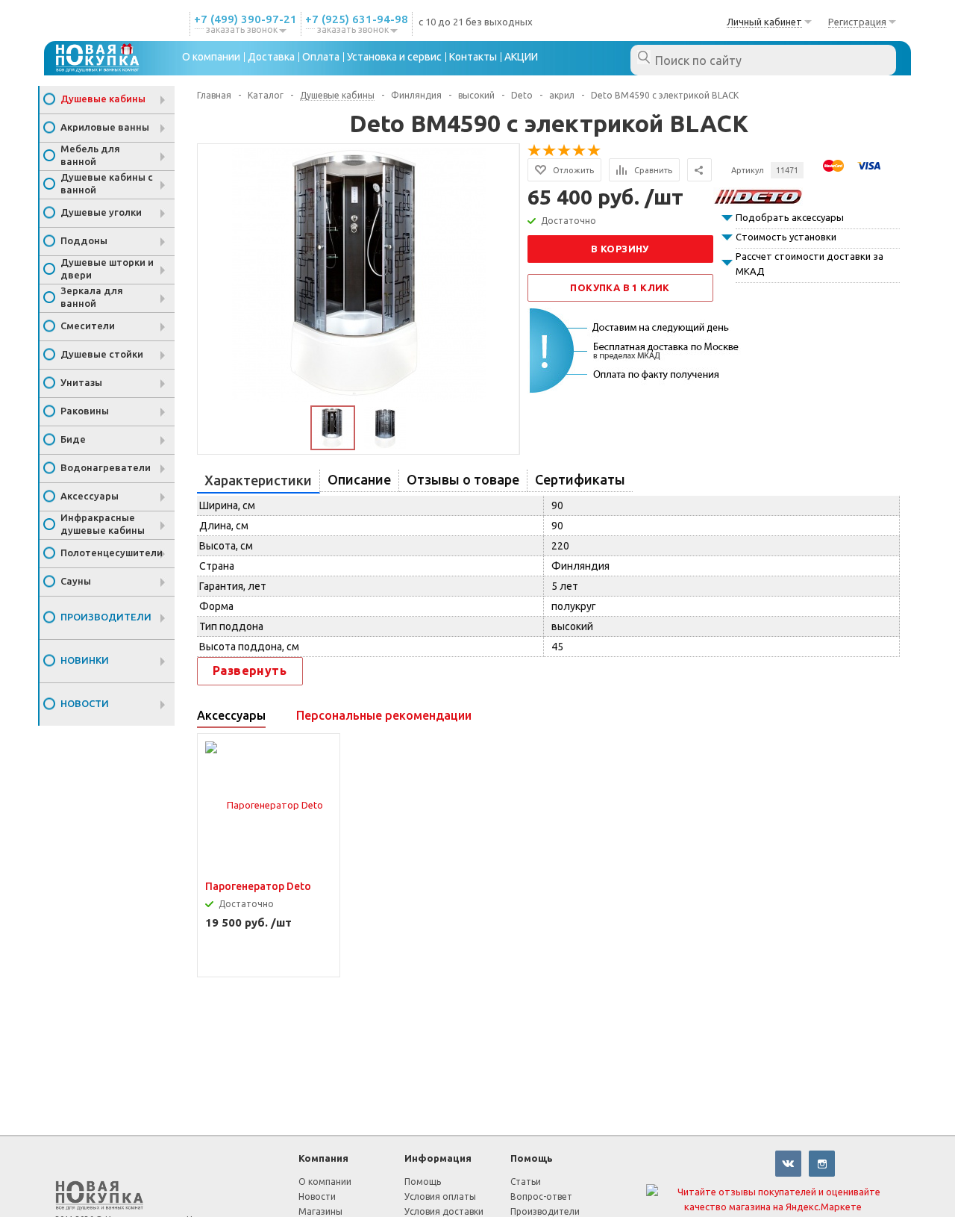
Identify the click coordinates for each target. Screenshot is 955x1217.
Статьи (525, 1181)
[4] (579, 150)
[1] (534, 150)
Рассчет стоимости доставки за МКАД (809, 263)
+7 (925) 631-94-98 (356, 19)
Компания (323, 1158)
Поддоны (83, 240)
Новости (84, 703)
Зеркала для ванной (91, 296)
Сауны (75, 581)
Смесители (87, 325)
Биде (73, 439)
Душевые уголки (101, 212)
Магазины (320, 1211)
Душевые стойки (101, 354)
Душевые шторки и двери (107, 268)
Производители (105, 616)
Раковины (84, 410)
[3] (564, 150)
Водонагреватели (105, 467)
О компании (324, 1181)
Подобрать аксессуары (790, 217)
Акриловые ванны (104, 127)
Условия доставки (443, 1211)
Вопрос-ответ (541, 1196)
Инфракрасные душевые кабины (102, 523)
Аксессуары (89, 496)
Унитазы (81, 382)
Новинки (84, 660)
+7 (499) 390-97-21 (245, 19)
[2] (549, 150)
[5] (594, 150)
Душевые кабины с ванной (106, 183)
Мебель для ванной (90, 154)
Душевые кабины (102, 98)
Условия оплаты (440, 1196)
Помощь (531, 1158)
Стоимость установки (786, 236)
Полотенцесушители (111, 552)
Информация (438, 1158)
